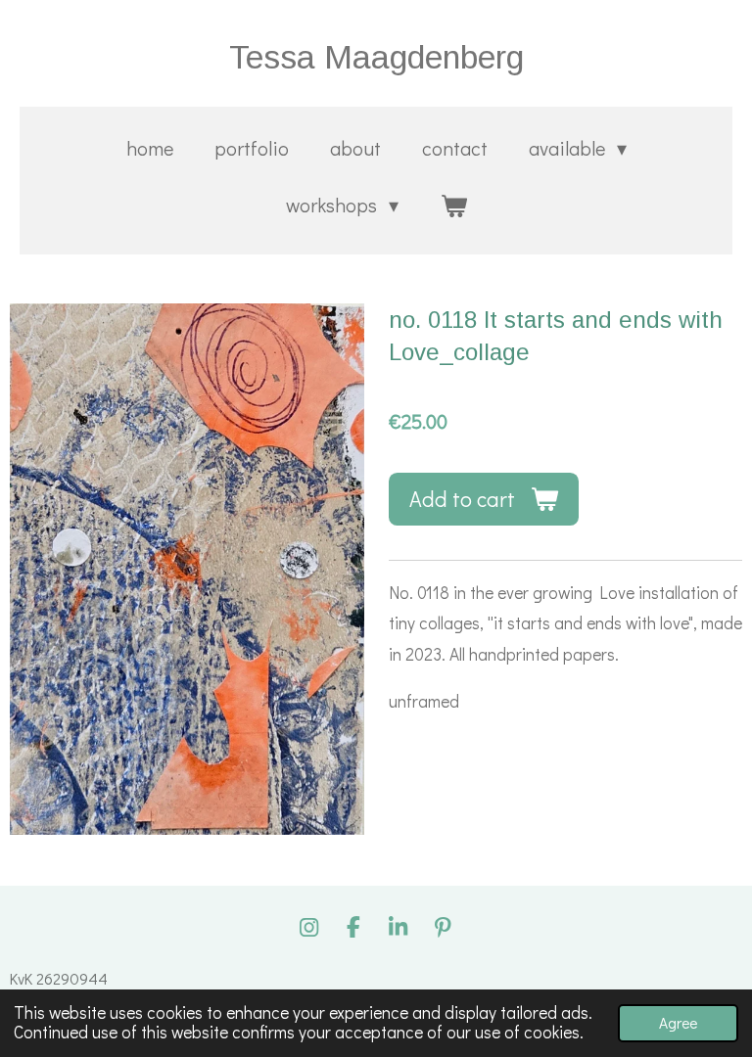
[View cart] (453, 204)
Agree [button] (678, 1023)
